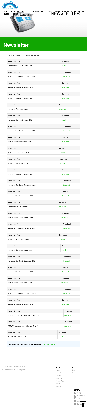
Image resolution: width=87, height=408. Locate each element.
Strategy (59, 378)
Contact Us (79, 11)
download (64, 66)
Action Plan (38, 11)
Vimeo (79, 398)
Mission (58, 375)
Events (58, 383)
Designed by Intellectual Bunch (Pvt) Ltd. (14, 370)
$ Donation (16, 14)
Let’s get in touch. (49, 344)
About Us (15, 11)
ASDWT (9, 366)
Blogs (6, 14)
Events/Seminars (52, 11)
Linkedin (80, 404)
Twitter (79, 393)
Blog (73, 370)
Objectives (26, 11)
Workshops (67, 11)
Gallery (58, 386)
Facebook (81, 396)
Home (6, 11)
